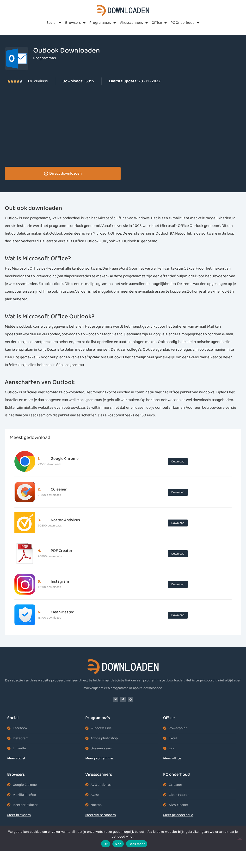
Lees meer (137, 844)
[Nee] (239, 837)
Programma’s (100, 23)
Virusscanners (131, 23)
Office (157, 23)
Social (51, 23)
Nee (118, 844)
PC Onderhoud (183, 23)
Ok (106, 844)
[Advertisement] (123, 126)
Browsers (73, 23)
